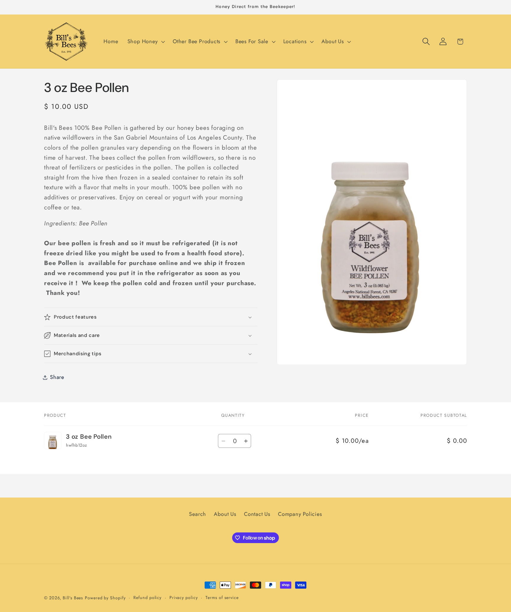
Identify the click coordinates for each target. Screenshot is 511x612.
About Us (225, 514)
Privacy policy (183, 597)
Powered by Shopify (105, 598)
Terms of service (222, 597)
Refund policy (147, 597)
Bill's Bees (73, 598)
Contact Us (257, 514)
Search (197, 514)
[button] (145, 42)
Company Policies (300, 514)
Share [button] (57, 377)
